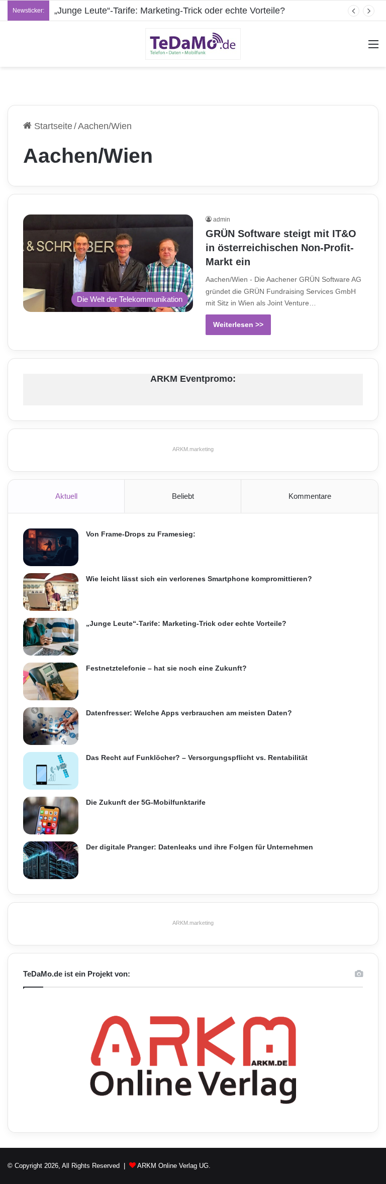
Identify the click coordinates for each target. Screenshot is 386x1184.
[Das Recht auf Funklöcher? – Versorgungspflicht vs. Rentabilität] (50, 771)
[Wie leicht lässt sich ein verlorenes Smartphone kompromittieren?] (50, 592)
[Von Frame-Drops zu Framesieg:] (50, 547)
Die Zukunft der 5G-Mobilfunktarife (146, 802)
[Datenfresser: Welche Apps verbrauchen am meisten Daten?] (50, 726)
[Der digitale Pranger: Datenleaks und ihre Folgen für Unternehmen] (50, 860)
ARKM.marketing (193, 449)
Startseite (52, 126)
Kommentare (309, 496)
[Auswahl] (373, 48)
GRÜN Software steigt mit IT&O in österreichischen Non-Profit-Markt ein (281, 247)
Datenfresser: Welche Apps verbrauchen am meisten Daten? (189, 713)
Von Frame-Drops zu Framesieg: (141, 534)
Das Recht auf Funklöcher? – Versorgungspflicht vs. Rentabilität (197, 758)
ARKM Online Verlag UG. (174, 1165)
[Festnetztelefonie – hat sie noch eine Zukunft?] (50, 681)
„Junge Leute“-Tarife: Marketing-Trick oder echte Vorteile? (169, 11)
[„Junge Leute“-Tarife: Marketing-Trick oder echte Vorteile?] (50, 637)
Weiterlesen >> (238, 324)
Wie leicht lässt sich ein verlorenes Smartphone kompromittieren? (199, 579)
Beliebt (183, 496)
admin (221, 219)
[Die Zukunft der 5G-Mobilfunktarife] (50, 815)
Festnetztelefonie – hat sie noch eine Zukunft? (166, 668)
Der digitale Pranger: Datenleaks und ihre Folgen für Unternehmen (199, 847)
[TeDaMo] (193, 44)
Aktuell (66, 496)
